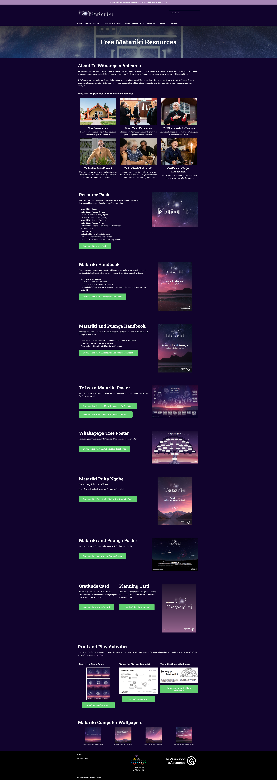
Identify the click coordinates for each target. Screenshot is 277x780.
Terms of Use (82, 758)
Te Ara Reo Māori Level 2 (138, 168)
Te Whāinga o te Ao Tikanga (179, 128)
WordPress (96, 777)
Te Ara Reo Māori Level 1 (98, 168)
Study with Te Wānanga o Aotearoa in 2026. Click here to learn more (138, 2)
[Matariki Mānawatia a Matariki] (96, 12)
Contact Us (174, 23)
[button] (99, 23)
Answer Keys (98, 655)
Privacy (80, 754)
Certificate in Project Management (178, 170)
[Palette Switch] (199, 23)
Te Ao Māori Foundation (138, 128)
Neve (79, 777)
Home (79, 23)
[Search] (197, 13)
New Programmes (98, 128)
